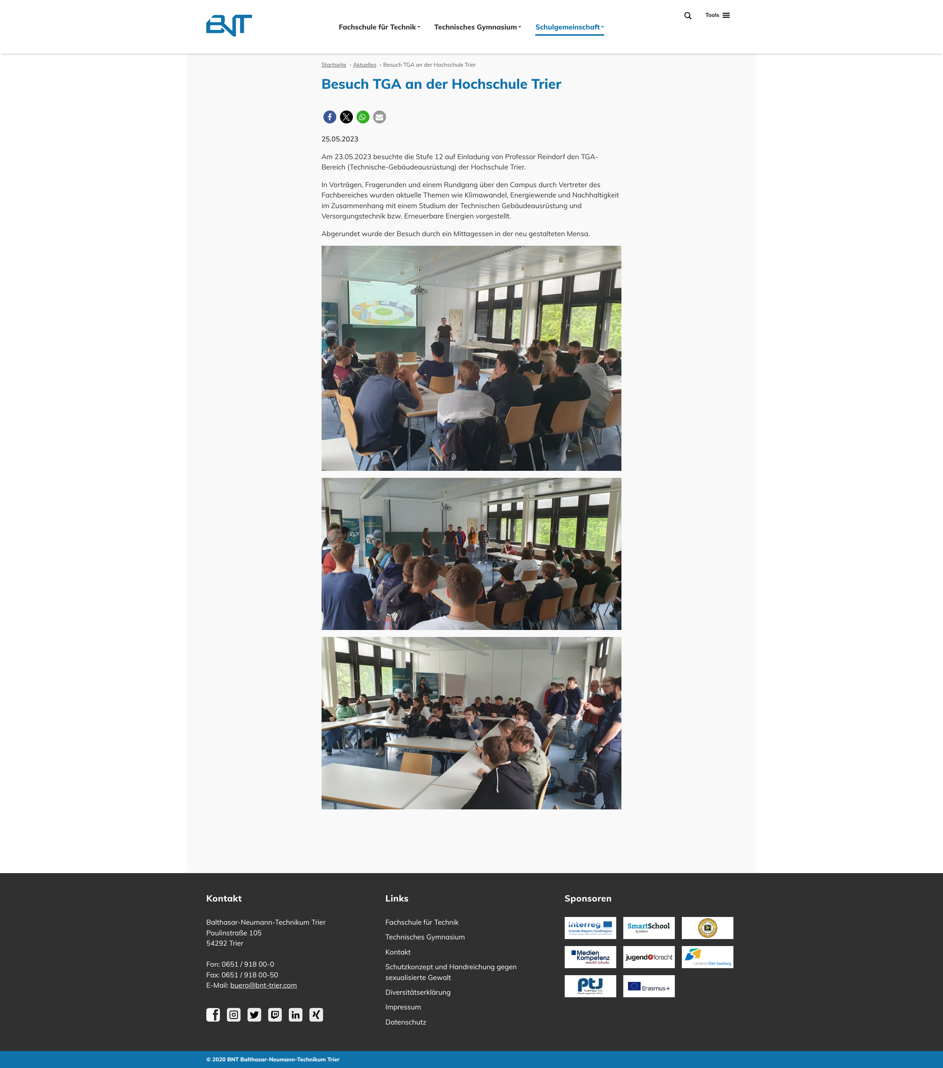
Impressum (403, 1006)
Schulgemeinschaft (567, 26)
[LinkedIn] (295, 1019)
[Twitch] (275, 1019)
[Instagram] (234, 1019)
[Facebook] (213, 1019)
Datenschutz (405, 1022)
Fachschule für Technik (377, 26)
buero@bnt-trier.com (263, 985)
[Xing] (316, 1019)
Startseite (334, 64)
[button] (329, 117)
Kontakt (397, 952)
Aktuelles (364, 64)
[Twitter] (254, 1019)
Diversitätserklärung (418, 992)
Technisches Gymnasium (475, 26)
